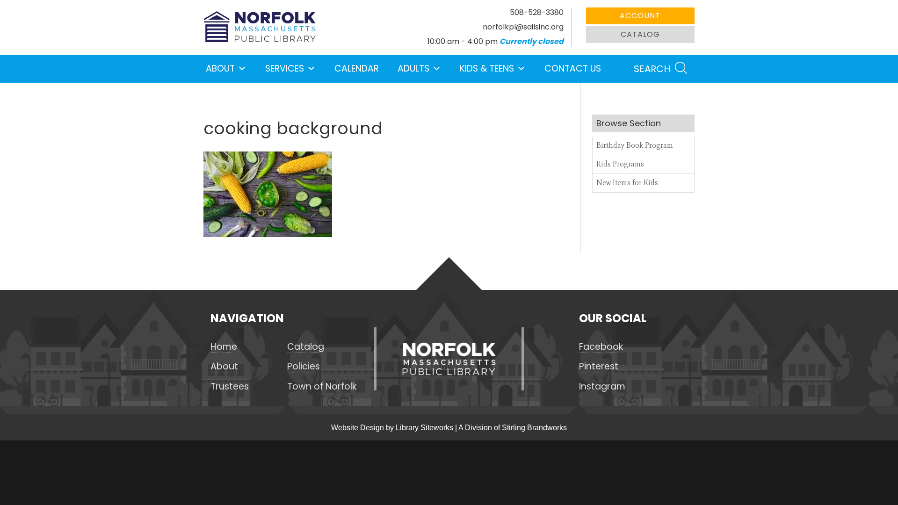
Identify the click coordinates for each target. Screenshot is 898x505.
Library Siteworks (424, 428)
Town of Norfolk (321, 387)
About (220, 68)
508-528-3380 (537, 12)
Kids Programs (620, 163)
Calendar (356, 68)
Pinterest (598, 367)
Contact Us (572, 68)
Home (223, 347)
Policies (303, 367)
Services (284, 68)
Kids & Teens (487, 68)
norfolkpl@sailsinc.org (523, 27)
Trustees (229, 387)
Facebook (601, 347)
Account (640, 15)
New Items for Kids (627, 182)
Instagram (602, 387)
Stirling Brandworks (534, 428)
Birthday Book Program (634, 145)
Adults (413, 68)
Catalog (640, 34)
